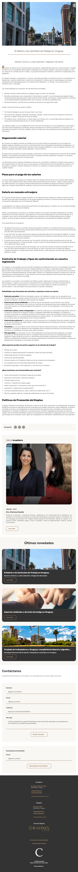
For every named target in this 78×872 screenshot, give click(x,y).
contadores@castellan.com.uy (40, 796)
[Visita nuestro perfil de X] (37, 836)
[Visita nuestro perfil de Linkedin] (41, 836)
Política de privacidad (39, 843)
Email (8, 698)
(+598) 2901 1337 (38, 811)
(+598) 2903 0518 (36, 793)
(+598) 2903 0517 (36, 791)
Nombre (9, 688)
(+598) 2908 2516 (38, 813)
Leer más (11, 528)
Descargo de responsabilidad (39, 840)
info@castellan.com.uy (39, 817)
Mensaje (9, 718)
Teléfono (9, 708)
